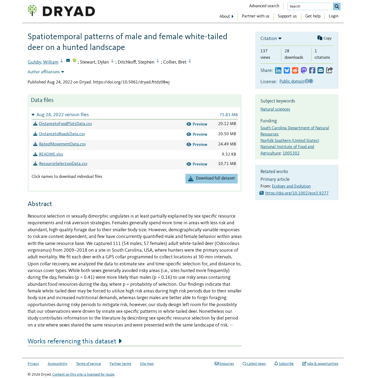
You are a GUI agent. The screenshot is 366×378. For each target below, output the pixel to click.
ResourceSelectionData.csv (63, 164)
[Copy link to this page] (329, 70)
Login (333, 16)
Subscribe (286, 364)
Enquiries (226, 364)
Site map (147, 364)
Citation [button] (268, 38)
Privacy (33, 364)
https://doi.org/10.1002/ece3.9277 (297, 193)
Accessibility (58, 364)
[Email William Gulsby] (68, 61)
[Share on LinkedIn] (278, 71)
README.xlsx (51, 154)
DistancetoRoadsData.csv (62, 134)
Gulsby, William (43, 62)
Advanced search (264, 6)
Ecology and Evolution (291, 186)
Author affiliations (44, 72)
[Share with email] (321, 71)
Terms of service (88, 364)
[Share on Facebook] (312, 71)
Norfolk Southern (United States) (289, 141)
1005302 (291, 153)
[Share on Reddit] (295, 71)
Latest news (256, 364)
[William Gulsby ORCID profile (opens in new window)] (74, 61)
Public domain (291, 81)
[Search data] (337, 6)
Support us (287, 16)
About (224, 16)
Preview (200, 124)
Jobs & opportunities (322, 364)
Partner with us (256, 16)
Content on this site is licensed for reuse (83, 374)
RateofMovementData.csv (62, 144)
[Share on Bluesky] (287, 71)
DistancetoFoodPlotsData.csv (65, 124)
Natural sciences (275, 109)
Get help (312, 16)
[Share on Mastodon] (304, 71)
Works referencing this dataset (72, 341)
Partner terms (120, 364)
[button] (135, 115)
